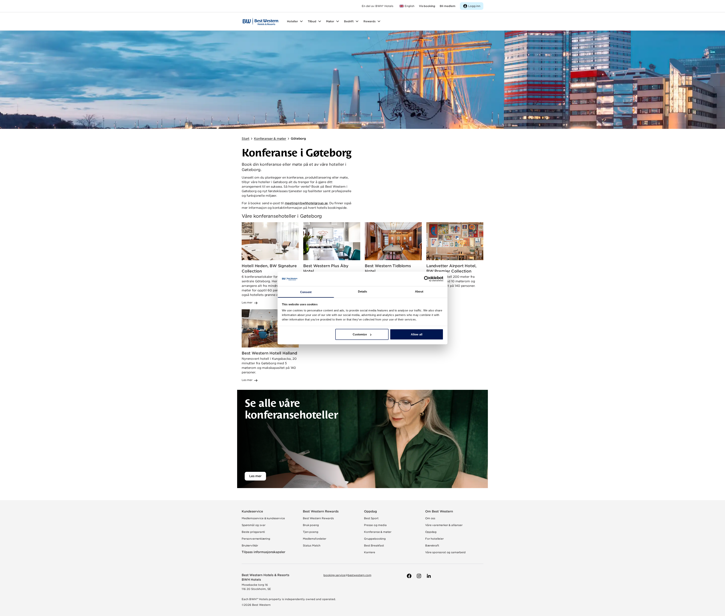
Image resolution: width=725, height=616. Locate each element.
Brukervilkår (250, 545)
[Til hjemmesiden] (260, 21)
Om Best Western (439, 511)
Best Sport (371, 518)
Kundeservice (252, 511)
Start (245, 138)
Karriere (369, 552)
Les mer (255, 476)
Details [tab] (362, 291)
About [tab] (419, 291)
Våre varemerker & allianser (444, 525)
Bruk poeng (311, 525)
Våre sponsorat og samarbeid (445, 552)
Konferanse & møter (377, 531)
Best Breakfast (374, 545)
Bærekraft (432, 545)
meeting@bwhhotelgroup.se (306, 203)
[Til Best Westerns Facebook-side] (408, 576)
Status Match (311, 545)
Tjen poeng (310, 531)
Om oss (430, 518)
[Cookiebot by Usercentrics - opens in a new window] (426, 279)
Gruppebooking (375, 538)
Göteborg (298, 138)
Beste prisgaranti (253, 531)
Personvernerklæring (256, 538)
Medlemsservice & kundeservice (263, 518)
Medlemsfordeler (314, 538)
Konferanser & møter (270, 138)
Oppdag (370, 511)
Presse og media (375, 525)
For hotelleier (434, 538)
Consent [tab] (306, 291)
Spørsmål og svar (253, 525)
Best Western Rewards (321, 511)
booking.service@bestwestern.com (347, 575)
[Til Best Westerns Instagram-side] (418, 576)
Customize (360, 334)
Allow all (416, 334)
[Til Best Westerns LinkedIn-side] (428, 576)
